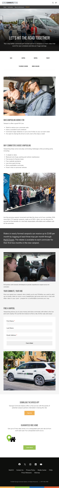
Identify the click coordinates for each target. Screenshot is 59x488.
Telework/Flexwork (23, 66)
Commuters (10, 7)
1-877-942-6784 (44, 481)
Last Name (10, 328)
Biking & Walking (35, 66)
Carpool (23, 58)
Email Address (12, 335)
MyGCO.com (9, 239)
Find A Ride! (29, 343)
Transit (48, 58)
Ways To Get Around (19, 7)
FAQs (51, 470)
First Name (11, 321)
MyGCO (11, 470)
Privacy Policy (30, 470)
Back (11, 58)
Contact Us (19, 470)
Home (5, 7)
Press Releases (27, 473)
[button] (52, 2)
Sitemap (37, 473)
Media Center (42, 470)
